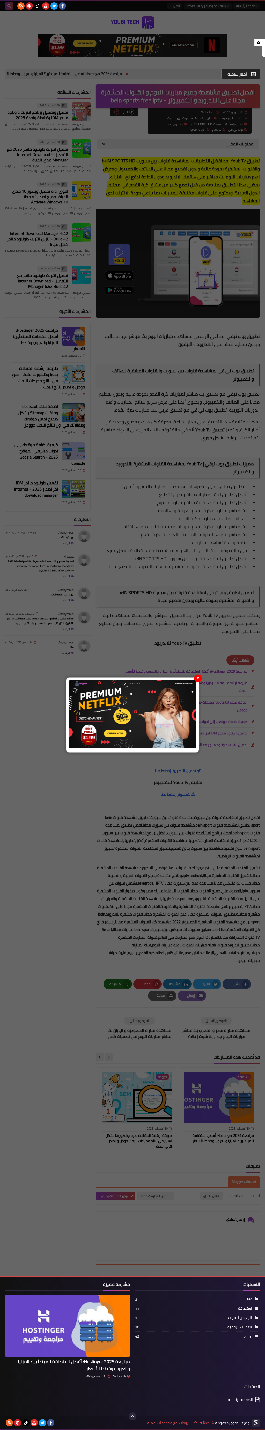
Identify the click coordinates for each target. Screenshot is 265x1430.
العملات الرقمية (239, 1326)
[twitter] (54, 6)
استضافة (245, 1308)
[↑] (132, 1416)
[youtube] (45, 6)
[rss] (21, 6)
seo (249, 1299)
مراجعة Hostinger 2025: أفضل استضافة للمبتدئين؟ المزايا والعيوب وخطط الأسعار (74, 1365)
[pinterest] (29, 6)
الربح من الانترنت (240, 1317)
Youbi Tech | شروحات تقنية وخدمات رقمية (178, 1423)
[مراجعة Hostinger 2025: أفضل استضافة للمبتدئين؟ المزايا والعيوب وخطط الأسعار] (67, 1326)
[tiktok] (37, 6)
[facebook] (62, 6)
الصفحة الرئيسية (240, 1400)
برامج (248, 1336)
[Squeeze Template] (256, 1423)
